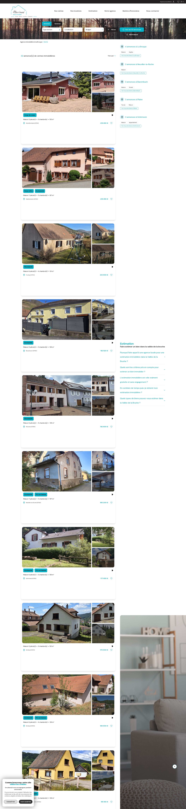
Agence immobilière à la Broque (31, 42)
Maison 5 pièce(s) (38, 119)
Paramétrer (11, 802)
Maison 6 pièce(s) (38, 271)
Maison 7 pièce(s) (38, 195)
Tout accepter (26, 802)
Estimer (58, 24)
